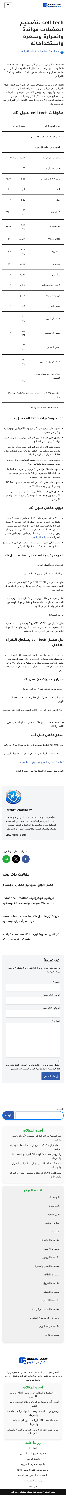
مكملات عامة (52, 1335)
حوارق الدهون (52, 1223)
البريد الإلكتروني (51, 995)
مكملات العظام (51, 1291)
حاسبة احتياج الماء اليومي (33, 1453)
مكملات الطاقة (52, 1274)
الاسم (56, 981)
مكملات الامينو (52, 1248)
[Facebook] (26, 859)
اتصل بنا (33, 1448)
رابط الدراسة (39, 537)
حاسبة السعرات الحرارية (33, 1464)
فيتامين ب (54, 1231)
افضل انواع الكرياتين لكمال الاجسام (28, 885)
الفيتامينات (54, 1205)
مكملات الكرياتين (29, 51)
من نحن (33, 1486)
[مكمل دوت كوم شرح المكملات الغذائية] (52, 5)
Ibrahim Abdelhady (49, 51)
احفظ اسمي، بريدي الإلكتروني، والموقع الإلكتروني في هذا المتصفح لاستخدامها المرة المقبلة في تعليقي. (33, 1066)
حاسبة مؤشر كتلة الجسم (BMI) (33, 1469)
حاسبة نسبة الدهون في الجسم (33, 1475)
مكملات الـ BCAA (50, 1240)
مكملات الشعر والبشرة (47, 1266)
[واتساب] (6, 859)
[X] (16, 859)
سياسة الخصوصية (33, 1480)
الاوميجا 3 (55, 1197)
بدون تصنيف (53, 1214)
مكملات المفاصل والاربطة (46, 1309)
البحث (60, 1109)
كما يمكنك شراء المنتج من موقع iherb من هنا (41, 762)
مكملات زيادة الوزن (49, 1326)
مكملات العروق (51, 1283)
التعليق (56, 1021)
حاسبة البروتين (33, 1459)
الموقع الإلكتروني (51, 1008)
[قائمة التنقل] (8, 5)
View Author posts (16, 834)
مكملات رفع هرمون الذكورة (45, 1317)
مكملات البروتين (51, 1257)
